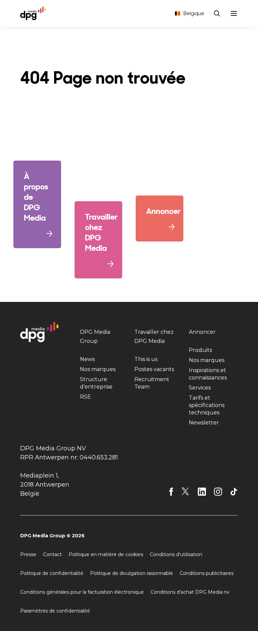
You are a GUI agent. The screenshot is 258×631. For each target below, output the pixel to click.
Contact (52, 554)
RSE (85, 397)
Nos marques (98, 369)
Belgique (193, 13)
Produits (200, 350)
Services (200, 388)
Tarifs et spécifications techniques (206, 405)
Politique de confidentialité (51, 573)
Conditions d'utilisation (176, 554)
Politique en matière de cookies (106, 554)
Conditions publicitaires (206, 573)
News (87, 359)
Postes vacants (154, 369)
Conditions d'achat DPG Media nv (189, 592)
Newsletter (204, 422)
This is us (146, 359)
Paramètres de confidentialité (55, 611)
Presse (28, 554)
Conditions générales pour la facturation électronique (82, 592)
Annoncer (202, 332)
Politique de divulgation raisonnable (131, 573)
